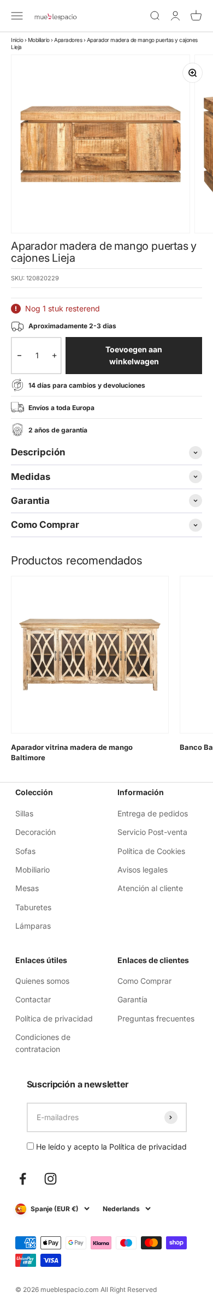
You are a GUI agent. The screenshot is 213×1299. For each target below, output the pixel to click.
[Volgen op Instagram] (50, 1178)
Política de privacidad (54, 1018)
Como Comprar (144, 980)
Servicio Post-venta (152, 832)
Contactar (33, 999)
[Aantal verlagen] (19, 356)
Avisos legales (142, 869)
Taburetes (33, 907)
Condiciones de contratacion (42, 1043)
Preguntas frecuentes (155, 1018)
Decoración (35, 832)
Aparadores (68, 40)
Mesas (27, 888)
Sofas (25, 851)
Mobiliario (39, 40)
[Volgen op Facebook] (22, 1178)
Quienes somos (42, 980)
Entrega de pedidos (152, 813)
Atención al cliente (150, 888)
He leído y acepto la (110, 1146)
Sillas (24, 813)
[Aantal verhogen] (54, 356)
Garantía (132, 999)
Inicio (17, 40)
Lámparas (33, 925)
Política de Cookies (151, 851)
